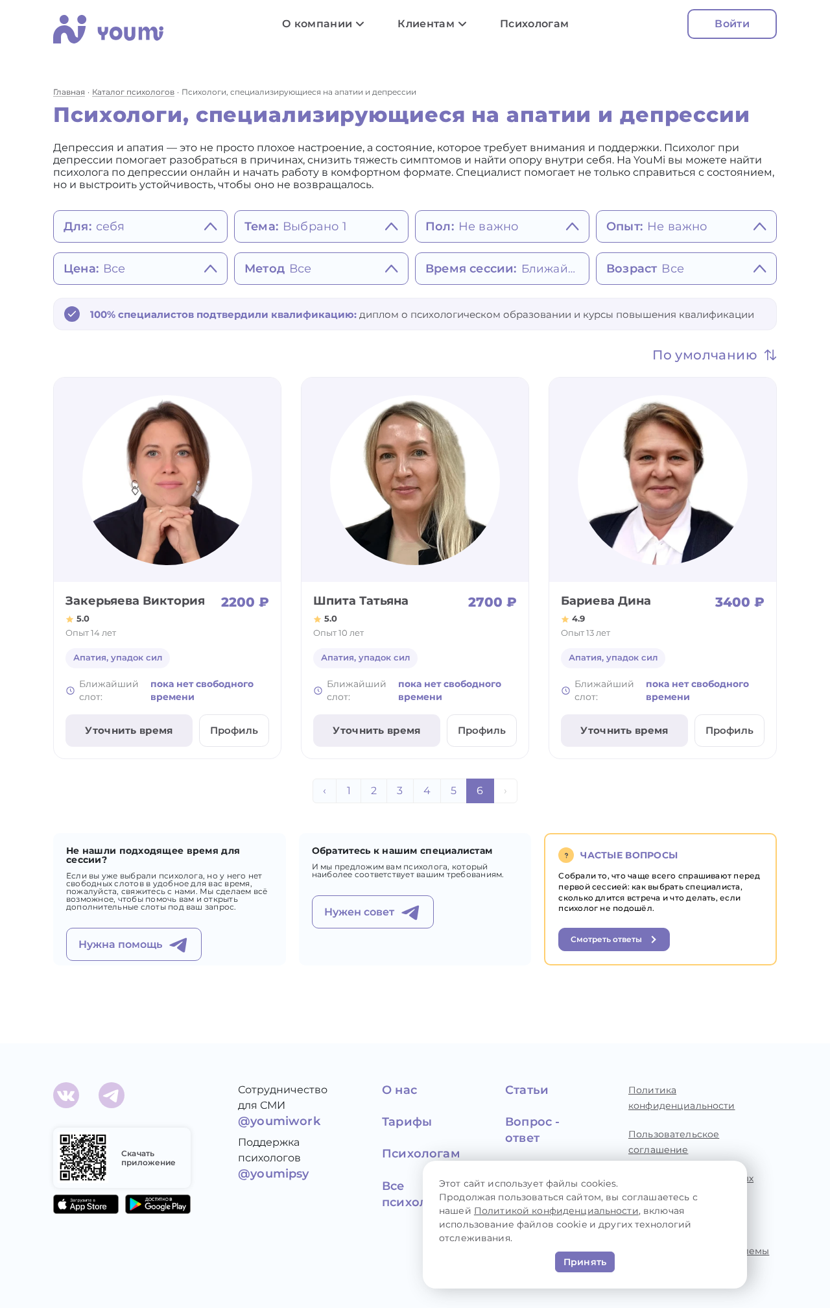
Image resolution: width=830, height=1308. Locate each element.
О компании (317, 24)
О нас (399, 1090)
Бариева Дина (606, 601)
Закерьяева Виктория (135, 601)
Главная (69, 92)
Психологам (534, 24)
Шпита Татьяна (361, 601)
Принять (585, 1262)
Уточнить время (128, 730)
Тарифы (407, 1122)
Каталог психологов (133, 92)
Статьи (527, 1090)
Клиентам (426, 24)
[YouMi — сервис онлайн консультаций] (108, 29)
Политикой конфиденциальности (556, 1211)
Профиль (234, 730)
